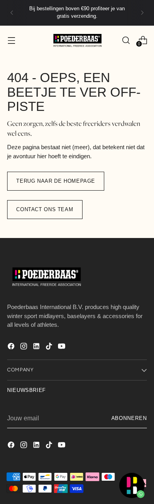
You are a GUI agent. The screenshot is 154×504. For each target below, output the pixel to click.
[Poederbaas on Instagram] (24, 347)
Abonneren (129, 418)
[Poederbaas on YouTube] (62, 347)
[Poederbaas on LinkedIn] (37, 347)
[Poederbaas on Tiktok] (49, 347)
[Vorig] (12, 13)
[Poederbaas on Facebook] (12, 347)
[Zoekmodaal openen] (126, 40)
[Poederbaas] (77, 40)
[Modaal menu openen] (11, 40)
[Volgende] (142, 13)
